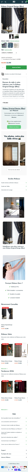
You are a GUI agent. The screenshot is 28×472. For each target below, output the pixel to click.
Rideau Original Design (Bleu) (6, 325)
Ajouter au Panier (16, 67)
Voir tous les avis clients (14, 169)
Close (5, 2)
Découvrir (4, 368)
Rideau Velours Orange (6, 361)
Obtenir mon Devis (14, 127)
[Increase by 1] (5, 66)
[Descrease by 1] (5, 68)
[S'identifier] (22, 2)
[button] (11, 36)
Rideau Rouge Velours (19, 398)
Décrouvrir (4, 409)
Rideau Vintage (18, 361)
